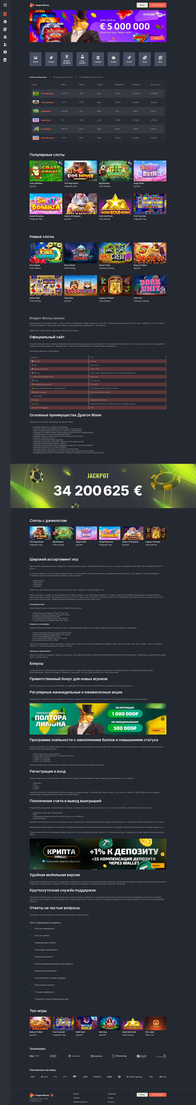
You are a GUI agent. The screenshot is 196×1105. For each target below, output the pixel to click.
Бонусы (76, 1094)
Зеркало (77, 1098)
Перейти (157, 38)
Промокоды (112, 1094)
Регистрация (158, 5)
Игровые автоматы (80, 1102)
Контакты (111, 1102)
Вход (142, 5)
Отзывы (110, 1098)
